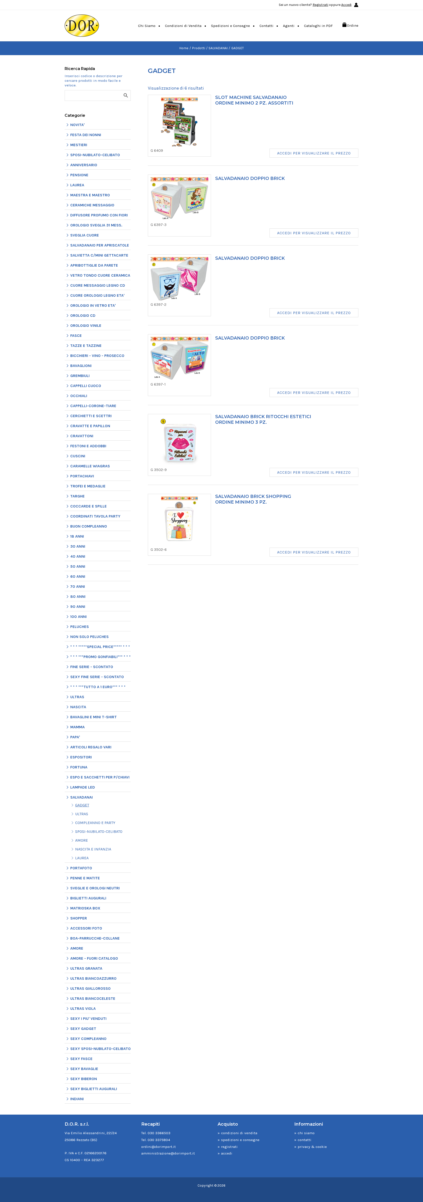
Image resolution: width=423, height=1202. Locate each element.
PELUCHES (79, 626)
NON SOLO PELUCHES (89, 636)
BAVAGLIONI (81, 365)
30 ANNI (77, 546)
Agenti (288, 26)
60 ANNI (77, 576)
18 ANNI (77, 536)
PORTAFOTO (81, 868)
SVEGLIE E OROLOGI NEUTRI (95, 888)
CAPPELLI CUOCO (85, 385)
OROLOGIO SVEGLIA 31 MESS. (96, 225)
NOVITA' (77, 124)
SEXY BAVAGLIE (84, 1068)
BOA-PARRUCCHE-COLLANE (95, 938)
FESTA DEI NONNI (85, 134)
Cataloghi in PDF (318, 26)
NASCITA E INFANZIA (93, 849)
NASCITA (78, 707)
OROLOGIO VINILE (85, 325)
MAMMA (77, 727)
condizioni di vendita (239, 1133)
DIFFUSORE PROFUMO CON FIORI (99, 215)
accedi (226, 1153)
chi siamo (306, 1133)
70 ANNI (77, 586)
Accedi (346, 5)
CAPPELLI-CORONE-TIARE (93, 405)
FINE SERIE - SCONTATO (91, 666)
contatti (304, 1140)
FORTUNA (78, 767)
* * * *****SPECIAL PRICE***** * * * (100, 646)
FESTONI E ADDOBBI (88, 446)
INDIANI (77, 1098)
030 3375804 (159, 1140)
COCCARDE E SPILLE (88, 506)
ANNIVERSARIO (83, 165)
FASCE (76, 335)
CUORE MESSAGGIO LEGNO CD (97, 285)
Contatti (266, 26)
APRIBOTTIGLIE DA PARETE (94, 265)
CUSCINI (77, 456)
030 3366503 (159, 1133)
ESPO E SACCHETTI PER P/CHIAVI (99, 777)
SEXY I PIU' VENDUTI (88, 1018)
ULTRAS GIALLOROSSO (90, 988)
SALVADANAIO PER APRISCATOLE (99, 245)
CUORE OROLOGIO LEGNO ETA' (97, 295)
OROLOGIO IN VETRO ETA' (93, 305)
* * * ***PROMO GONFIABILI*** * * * (100, 656)
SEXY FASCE (81, 1058)
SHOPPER (78, 918)
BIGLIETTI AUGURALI (88, 898)
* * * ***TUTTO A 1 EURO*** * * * (98, 686)
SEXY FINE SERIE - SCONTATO (97, 676)
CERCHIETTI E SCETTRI (91, 415)
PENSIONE (79, 175)
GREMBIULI (80, 375)
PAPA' (75, 737)
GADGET (82, 805)
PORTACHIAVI (82, 476)
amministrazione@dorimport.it (168, 1153)
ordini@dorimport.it (158, 1146)
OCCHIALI (78, 395)
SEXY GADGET (83, 1028)
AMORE (81, 840)
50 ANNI (77, 566)
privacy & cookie (312, 1146)
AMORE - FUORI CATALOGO (94, 958)
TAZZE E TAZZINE (86, 345)
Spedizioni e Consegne (230, 26)
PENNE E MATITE (85, 878)
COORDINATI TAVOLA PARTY (95, 516)
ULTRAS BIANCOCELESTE (92, 998)
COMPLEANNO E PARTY (95, 822)
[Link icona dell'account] (356, 5)
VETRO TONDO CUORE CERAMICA (100, 275)
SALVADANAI (81, 797)
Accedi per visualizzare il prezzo (314, 153)
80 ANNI (77, 596)
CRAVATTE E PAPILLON (90, 426)
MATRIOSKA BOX (85, 908)
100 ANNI (78, 616)
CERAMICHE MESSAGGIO (92, 205)
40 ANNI (77, 556)
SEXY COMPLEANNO (88, 1038)
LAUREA (77, 185)
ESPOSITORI (81, 757)
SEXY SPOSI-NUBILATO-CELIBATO (100, 1048)
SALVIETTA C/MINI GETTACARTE (99, 255)
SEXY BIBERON (83, 1078)
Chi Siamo (146, 26)
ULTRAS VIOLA (83, 1008)
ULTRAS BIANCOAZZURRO (93, 978)
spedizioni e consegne (240, 1140)
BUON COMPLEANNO (88, 526)
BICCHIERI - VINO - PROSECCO (97, 355)
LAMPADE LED (82, 787)
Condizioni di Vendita (183, 26)
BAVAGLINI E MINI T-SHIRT (93, 717)
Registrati (320, 5)
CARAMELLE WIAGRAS (90, 466)
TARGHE (77, 496)
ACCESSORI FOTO (86, 928)
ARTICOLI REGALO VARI (90, 747)
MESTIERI (78, 144)
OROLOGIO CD (82, 315)
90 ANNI (77, 606)
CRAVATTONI (81, 436)
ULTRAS (77, 697)
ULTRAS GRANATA (86, 968)
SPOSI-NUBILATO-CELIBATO (95, 155)
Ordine (352, 25)
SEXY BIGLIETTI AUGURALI (93, 1088)
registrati (229, 1146)
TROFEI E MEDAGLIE (88, 486)
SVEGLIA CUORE (84, 235)
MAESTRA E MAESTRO (90, 195)
